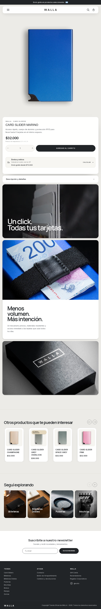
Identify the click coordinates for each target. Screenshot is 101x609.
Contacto (40, 573)
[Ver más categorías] (95, 485)
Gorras (6, 594)
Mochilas (7, 585)
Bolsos (6, 588)
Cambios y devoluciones (46, 579)
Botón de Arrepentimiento (47, 576)
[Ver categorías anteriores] (89, 485)
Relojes (6, 591)
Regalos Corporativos (78, 579)
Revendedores (75, 576)
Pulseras (7, 582)
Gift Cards (74, 573)
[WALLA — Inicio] (50, 10)
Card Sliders (19, 121)
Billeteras (7, 576)
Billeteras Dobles (10, 579)
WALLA (8, 121)
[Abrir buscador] (88, 9)
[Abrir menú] (8, 9)
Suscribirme (69, 551)
